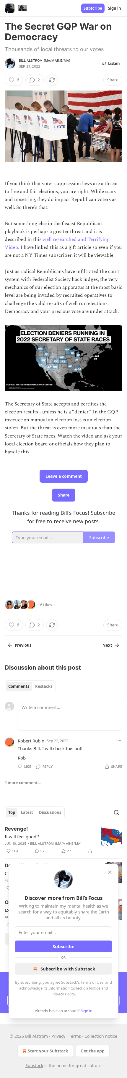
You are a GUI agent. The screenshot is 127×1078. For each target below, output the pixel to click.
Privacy (58, 1036)
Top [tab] (11, 812)
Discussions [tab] (50, 812)
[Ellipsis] (119, 740)
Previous (23, 645)
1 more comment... (23, 782)
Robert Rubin (31, 741)
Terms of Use (92, 982)
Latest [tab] (27, 812)
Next (107, 645)
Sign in (114, 8)
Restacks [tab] (43, 686)
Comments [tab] (18, 686)
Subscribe (93, 8)
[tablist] (30, 686)
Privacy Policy (63, 994)
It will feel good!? (22, 836)
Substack (34, 1065)
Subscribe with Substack (67, 969)
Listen (114, 63)
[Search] (116, 812)
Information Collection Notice (74, 988)
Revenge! (16, 829)
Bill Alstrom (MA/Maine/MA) (44, 60)
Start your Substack (48, 1051)
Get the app (93, 1051)
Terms (75, 1036)
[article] (63, 840)
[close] (110, 872)
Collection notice (100, 1036)
